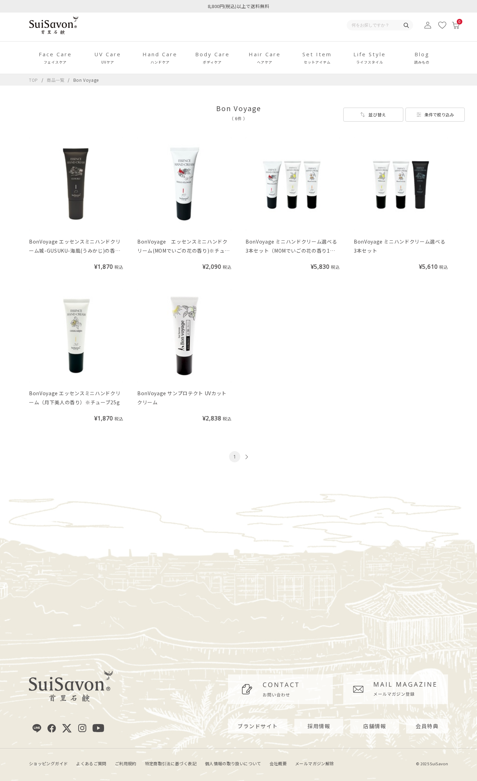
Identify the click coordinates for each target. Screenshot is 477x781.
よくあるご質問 (91, 763)
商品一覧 (56, 80)
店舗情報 (374, 726)
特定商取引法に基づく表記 (171, 763)
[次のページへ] (246, 457)
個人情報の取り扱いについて (233, 763)
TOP (33, 80)
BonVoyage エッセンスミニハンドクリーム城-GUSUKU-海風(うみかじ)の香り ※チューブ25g (77, 250)
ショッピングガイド (48, 763)
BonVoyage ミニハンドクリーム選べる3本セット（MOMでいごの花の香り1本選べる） (291, 250)
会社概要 (278, 763)
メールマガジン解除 (314, 763)
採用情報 (318, 726)
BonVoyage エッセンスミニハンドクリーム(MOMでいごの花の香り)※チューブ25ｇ (183, 250)
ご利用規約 (126, 763)
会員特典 (427, 726)
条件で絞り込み (439, 114)
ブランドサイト (257, 726)
